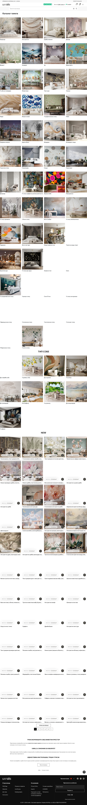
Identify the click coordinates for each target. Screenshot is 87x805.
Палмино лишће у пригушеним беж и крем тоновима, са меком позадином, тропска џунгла (10, 674)
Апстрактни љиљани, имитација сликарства (54, 530)
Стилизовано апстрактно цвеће (54, 506)
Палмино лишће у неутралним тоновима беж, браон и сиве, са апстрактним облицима (32, 650)
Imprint (33, 789)
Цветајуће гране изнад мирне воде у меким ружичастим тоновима (76, 722)
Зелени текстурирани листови (9, 698)
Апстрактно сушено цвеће (74, 483)
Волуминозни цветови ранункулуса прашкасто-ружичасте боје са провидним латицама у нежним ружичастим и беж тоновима (32, 698)
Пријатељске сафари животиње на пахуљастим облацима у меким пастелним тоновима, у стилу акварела (76, 459)
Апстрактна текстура (73, 626)
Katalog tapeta (18, 792)
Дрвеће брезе (48, 626)
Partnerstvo (46, 792)
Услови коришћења (48, 786)
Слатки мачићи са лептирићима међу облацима (32, 530)
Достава (5, 792)
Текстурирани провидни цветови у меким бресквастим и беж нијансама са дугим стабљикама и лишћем (10, 650)
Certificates (18, 789)
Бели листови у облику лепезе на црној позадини (10, 602)
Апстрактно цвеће (6, 506)
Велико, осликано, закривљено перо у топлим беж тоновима (54, 722)
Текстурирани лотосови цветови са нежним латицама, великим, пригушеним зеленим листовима (54, 459)
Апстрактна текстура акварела (75, 698)
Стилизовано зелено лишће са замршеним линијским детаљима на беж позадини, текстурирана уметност (32, 459)
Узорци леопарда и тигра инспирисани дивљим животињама (10, 722)
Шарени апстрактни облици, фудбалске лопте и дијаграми (76, 506)
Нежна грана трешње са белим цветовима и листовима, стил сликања (54, 650)
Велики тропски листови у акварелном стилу (10, 578)
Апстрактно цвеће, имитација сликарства (32, 554)
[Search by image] (74, 9)
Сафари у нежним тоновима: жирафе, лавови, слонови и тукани (54, 698)
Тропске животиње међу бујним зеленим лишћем (32, 602)
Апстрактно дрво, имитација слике (10, 554)
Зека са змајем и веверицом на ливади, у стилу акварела (54, 674)
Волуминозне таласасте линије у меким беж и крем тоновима (54, 483)
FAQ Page (5, 786)
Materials (5, 789)
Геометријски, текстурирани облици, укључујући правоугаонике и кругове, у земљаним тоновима (10, 459)
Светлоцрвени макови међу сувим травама (54, 578)
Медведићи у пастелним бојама (32, 674)
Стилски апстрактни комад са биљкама (76, 554)
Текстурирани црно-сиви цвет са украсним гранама (32, 578)
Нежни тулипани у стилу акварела (76, 674)
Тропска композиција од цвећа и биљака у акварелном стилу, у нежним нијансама (54, 554)
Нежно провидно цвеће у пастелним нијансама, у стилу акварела (10, 483)
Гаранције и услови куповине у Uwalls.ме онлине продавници (36, 793)
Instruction (5, 794)
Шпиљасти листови (72, 602)
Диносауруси (4, 530)
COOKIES (45, 789)
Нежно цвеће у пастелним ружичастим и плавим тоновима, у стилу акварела (32, 483)
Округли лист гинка (6, 626)
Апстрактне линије (50, 602)
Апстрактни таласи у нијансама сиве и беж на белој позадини (32, 722)
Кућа (39, 770)
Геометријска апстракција (30, 506)
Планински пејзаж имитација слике (76, 530)
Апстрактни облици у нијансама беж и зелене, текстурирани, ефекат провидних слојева (76, 650)
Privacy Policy (34, 786)
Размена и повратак (20, 786)
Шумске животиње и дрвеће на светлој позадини (76, 578)
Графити (25, 626)
